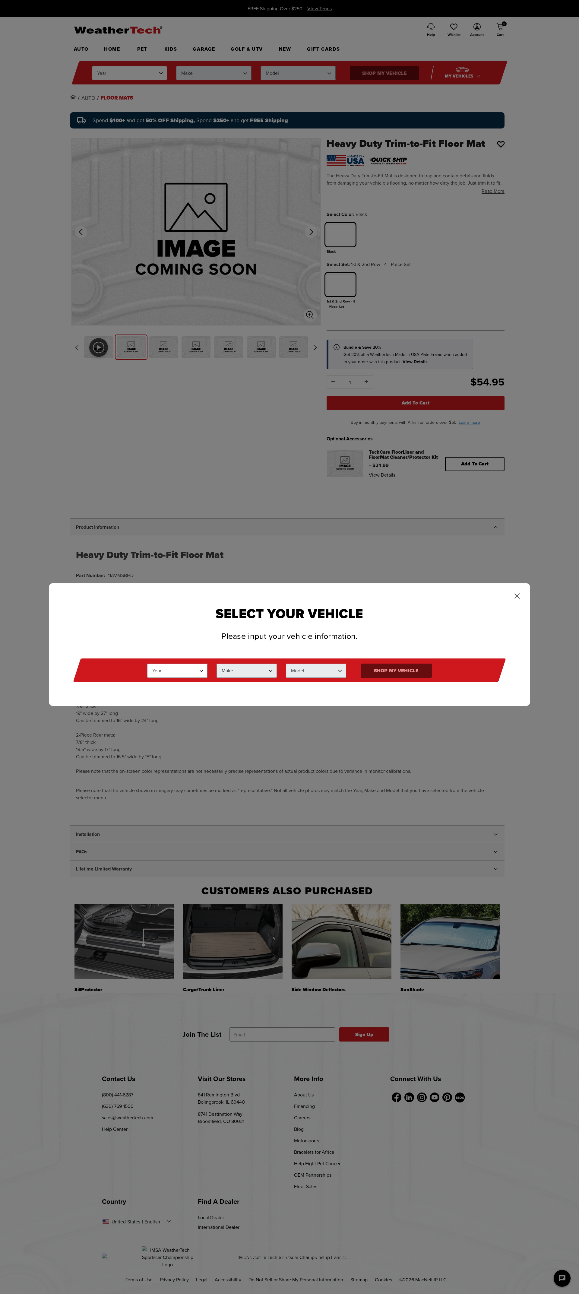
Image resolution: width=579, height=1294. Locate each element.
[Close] (517, 596)
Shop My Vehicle (396, 670)
